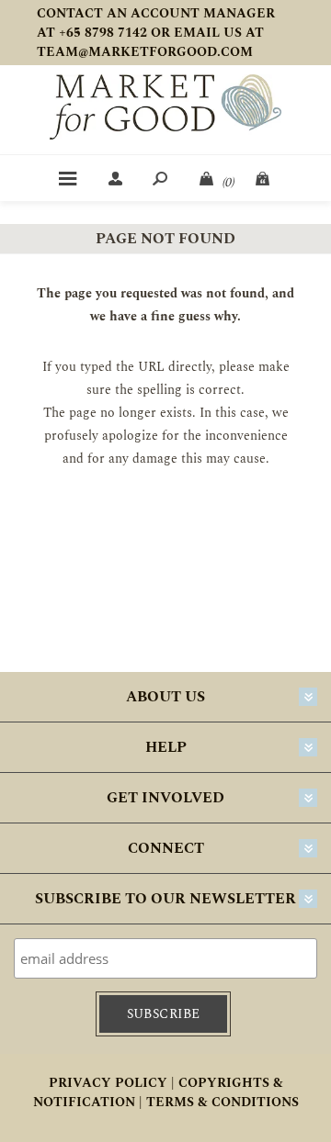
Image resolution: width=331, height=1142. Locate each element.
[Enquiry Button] (264, 178)
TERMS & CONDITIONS (222, 1102)
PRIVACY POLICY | (112, 1082)
